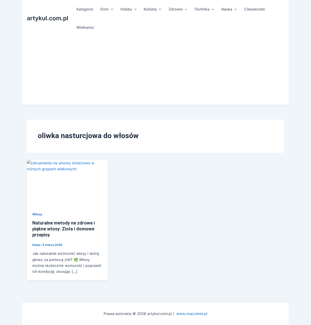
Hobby (126, 9)
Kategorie (84, 9)
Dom (104, 9)
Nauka (226, 9)
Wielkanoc (85, 27)
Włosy (37, 214)
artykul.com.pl (47, 18)
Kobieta (150, 9)
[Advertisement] (155, 71)
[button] (111, 9)
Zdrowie (175, 9)
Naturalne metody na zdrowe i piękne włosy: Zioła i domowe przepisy (63, 228)
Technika (201, 9)
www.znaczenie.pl (191, 313)
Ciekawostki (254, 9)
